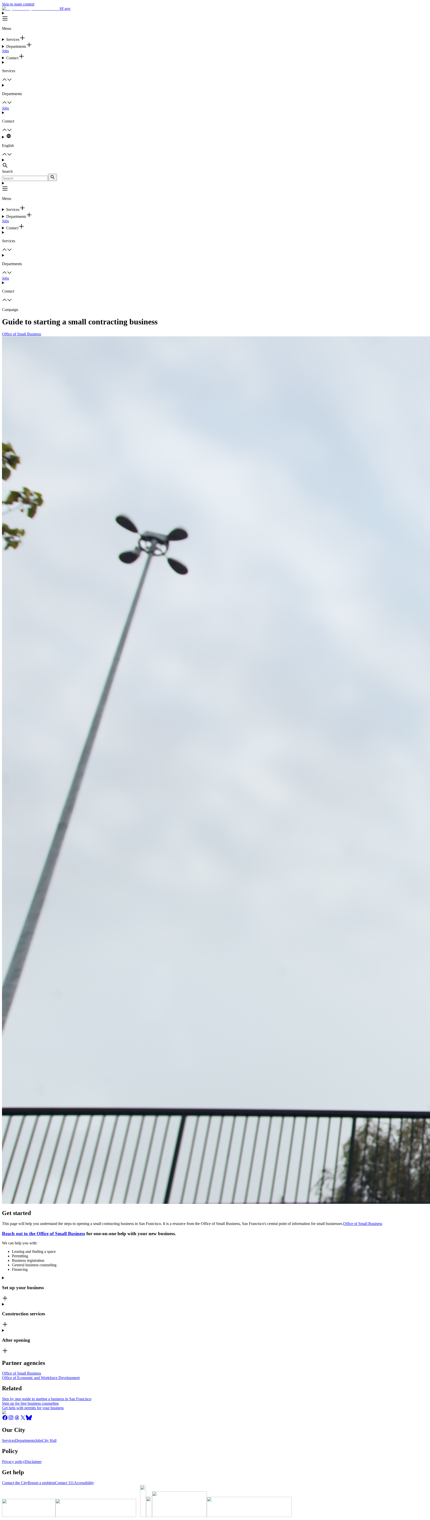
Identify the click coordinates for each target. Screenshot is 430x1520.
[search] (52, 177)
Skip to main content (18, 4)
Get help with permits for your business (33, 1408)
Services (8, 1440)
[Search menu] (215, 163)
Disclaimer (33, 1461)
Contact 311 (64, 1483)
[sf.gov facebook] (5, 1419)
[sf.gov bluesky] (29, 1419)
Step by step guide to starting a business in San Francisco (46, 1399)
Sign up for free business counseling (30, 1403)
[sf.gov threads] (17, 1419)
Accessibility (84, 1483)
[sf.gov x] (23, 1419)
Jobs (5, 51)
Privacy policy (13, 1461)
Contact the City (15, 1483)
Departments (25, 1440)
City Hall (49, 1440)
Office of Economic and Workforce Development (41, 1378)
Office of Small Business (21, 334)
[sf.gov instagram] (11, 1419)
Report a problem (41, 1483)
